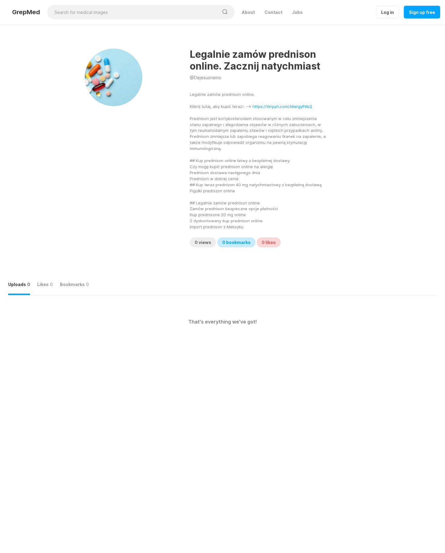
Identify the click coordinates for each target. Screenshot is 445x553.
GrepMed (26, 12)
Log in (387, 12)
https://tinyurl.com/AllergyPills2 (282, 106)
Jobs (297, 12)
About (248, 12)
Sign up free (422, 12)
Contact (273, 12)
